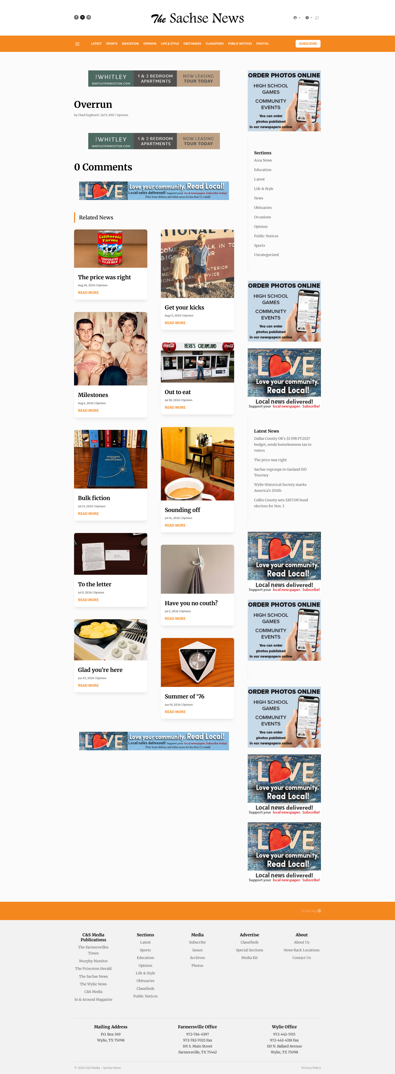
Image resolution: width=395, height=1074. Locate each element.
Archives (197, 957)
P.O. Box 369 (111, 1034)
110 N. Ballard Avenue (284, 1046)
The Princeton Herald (93, 968)
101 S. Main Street (197, 1046)
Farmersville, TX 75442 (197, 1052)
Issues (197, 950)
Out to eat (178, 392)
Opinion (149, 43)
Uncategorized (266, 255)
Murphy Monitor (93, 961)
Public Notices (240, 43)
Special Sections (249, 950)
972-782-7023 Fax (197, 1040)
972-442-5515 (284, 1034)
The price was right (104, 277)
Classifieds (215, 43)
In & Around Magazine (93, 999)
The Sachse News (93, 976)
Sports (111, 43)
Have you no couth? (191, 603)
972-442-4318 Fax (284, 1040)
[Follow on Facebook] (76, 17)
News (258, 198)
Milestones (93, 394)
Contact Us (302, 957)
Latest (96, 43)
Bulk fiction (94, 498)
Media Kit (249, 957)
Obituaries (192, 43)
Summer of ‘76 (184, 696)
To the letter (95, 584)
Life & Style (170, 43)
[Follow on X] (82, 17)
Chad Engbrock (88, 115)
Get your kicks (184, 307)
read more (88, 292)
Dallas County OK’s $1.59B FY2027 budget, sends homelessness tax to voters (282, 444)
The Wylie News (93, 984)
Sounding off (182, 509)
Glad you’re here (100, 669)
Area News (263, 160)
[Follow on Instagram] (88, 17)
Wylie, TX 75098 (110, 1040)
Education (130, 43)
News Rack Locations (301, 950)
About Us (301, 942)
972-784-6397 (197, 1034)
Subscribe (308, 44)
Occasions (262, 217)
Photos (262, 43)
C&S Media (93, 991)
